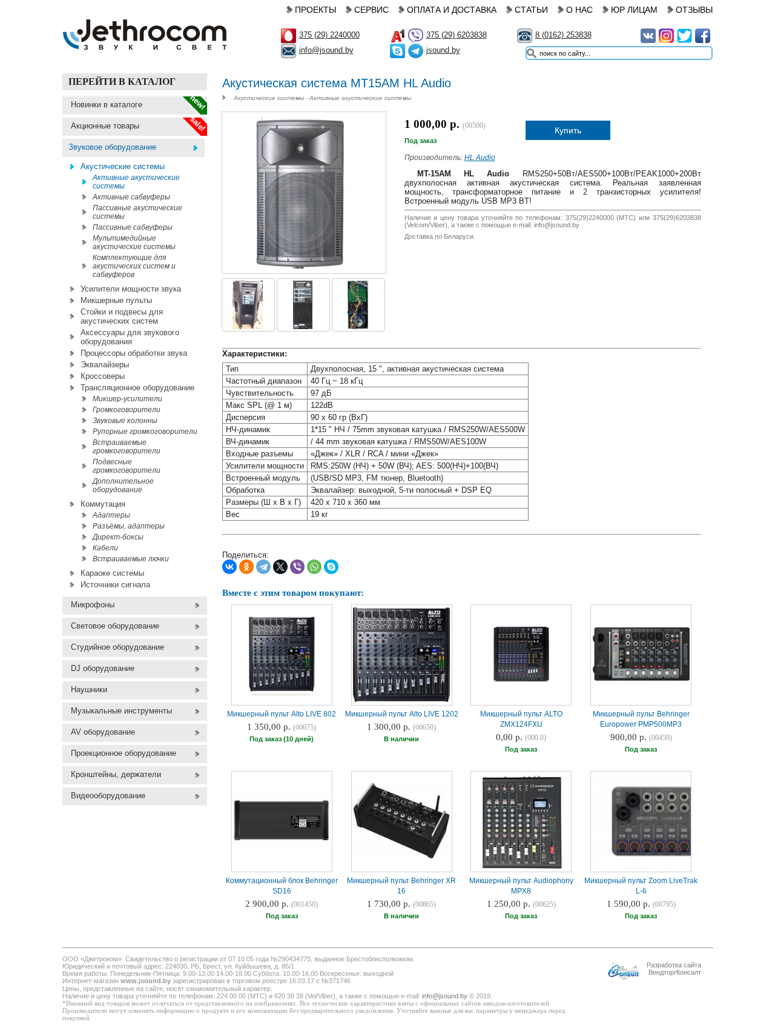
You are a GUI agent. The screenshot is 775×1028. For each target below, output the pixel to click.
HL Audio (479, 157)
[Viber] (297, 566)
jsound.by (443, 50)
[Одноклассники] (246, 566)
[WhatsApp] (314, 566)
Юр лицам (634, 10)
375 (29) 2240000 (329, 34)
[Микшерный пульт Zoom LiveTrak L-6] (682, 868)
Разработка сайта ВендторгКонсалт (674, 968)
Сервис (371, 10)
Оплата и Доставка (451, 10)
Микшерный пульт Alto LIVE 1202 (401, 714)
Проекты (315, 10)
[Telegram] (263, 566)
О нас (579, 10)
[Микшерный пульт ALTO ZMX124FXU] (521, 683)
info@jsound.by (326, 50)
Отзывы (694, 10)
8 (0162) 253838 (563, 34)
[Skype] (331, 566)
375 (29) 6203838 (456, 34)
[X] (280, 566)
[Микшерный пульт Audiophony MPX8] (521, 868)
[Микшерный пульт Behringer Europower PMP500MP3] (641, 679)
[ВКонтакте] (229, 566)
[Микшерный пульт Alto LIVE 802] (281, 695)
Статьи (531, 10)
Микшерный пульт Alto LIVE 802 (281, 714)
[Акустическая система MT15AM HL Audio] (303, 265)
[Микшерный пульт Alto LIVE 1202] (401, 702)
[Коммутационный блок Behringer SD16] (281, 852)
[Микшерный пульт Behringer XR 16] (401, 857)
